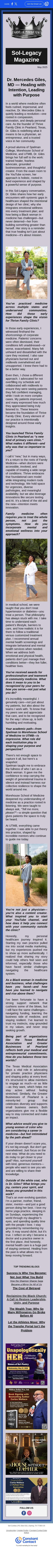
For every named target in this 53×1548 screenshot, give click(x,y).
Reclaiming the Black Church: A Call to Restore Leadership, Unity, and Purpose (27, 1299)
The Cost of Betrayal (26, 1288)
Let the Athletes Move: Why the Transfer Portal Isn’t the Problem (26, 1326)
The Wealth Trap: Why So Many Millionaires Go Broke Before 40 (26, 1312)
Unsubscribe (11, 1531)
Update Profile (22, 1531)
